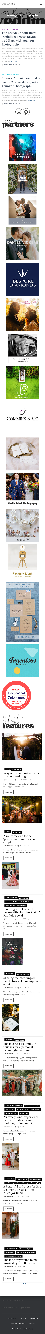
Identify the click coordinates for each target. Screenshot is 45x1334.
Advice (8, 769)
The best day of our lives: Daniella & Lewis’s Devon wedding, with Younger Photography (19, 38)
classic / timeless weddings (10, 29)
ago (16, 65)
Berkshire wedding (11, 1248)
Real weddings (10, 905)
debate (8, 831)
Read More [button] (8, 792)
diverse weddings (11, 897)
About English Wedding (17, 1324)
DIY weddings (23, 898)
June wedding (10, 1109)
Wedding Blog (12, 1318)
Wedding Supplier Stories (13, 1256)
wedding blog (16, 769)
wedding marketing (23, 974)
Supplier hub (34, 1318)
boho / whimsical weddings (14, 1105)
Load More (22, 1284)
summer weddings (11, 1113)
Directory (23, 1318)
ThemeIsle (29, 1329)
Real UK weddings (26, 902)
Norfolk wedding (22, 1179)
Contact (32, 1324)
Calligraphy (9, 1039)
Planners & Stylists (26, 1249)
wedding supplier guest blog (26, 1252)
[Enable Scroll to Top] (40, 1329)
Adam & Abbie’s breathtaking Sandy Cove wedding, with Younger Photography (22, 82)
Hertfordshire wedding (32, 1106)
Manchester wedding (12, 902)
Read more (13, 61)
